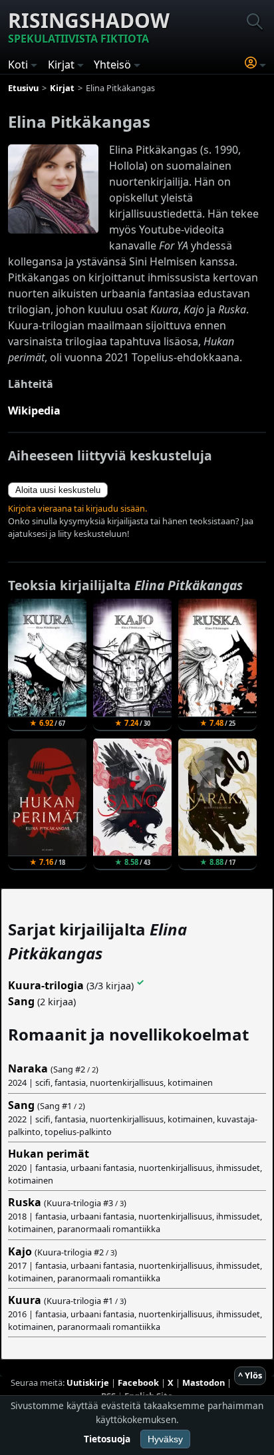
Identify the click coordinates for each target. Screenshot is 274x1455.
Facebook (138, 1382)
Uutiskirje (88, 1382)
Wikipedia (34, 410)
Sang (21, 1001)
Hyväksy (165, 1439)
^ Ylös (250, 1375)
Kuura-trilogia (46, 985)
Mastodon (203, 1382)
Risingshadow (89, 26)
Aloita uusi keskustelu (57, 490)
